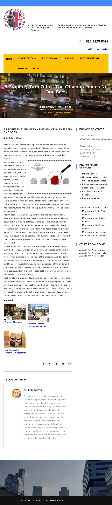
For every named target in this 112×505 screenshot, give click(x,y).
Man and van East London (94, 232)
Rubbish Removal (89, 58)
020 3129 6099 (97, 41)
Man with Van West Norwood (92, 250)
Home (9, 59)
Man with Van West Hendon (91, 256)
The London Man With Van (79, 500)
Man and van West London (94, 235)
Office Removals (50, 58)
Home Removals (26, 58)
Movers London (89, 174)
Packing (70, 58)
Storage (22, 68)
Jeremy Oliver (15, 138)
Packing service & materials (95, 184)
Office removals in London (94, 181)
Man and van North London (95, 207)
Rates (35, 68)
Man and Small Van (91, 198)
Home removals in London (94, 177)
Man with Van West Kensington (93, 253)
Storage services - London (94, 188)
